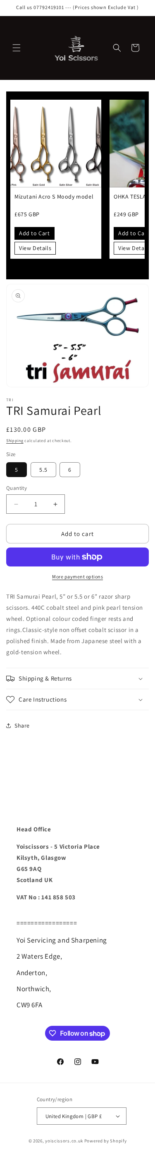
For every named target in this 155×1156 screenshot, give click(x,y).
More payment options (77, 576)
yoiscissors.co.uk (64, 1141)
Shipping (15, 440)
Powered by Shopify (105, 1141)
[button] (16, 48)
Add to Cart (34, 233)
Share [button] (22, 725)
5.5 (43, 469)
